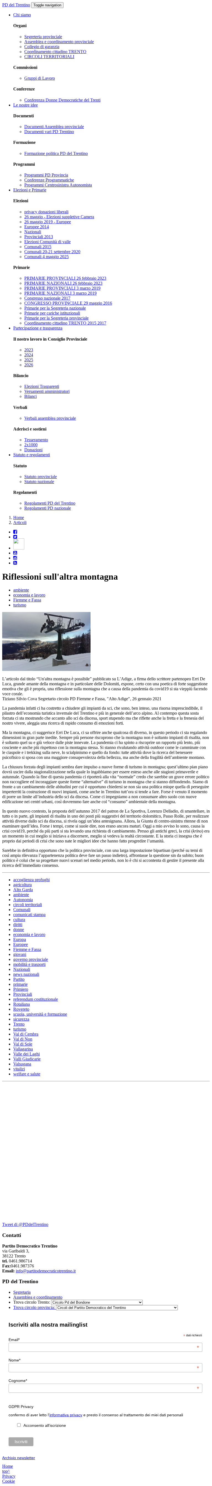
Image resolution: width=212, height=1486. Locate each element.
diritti (17, 924)
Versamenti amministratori (47, 391)
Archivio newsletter (18, 1458)
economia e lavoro (29, 595)
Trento (19, 1024)
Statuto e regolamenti (31, 454)
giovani (19, 954)
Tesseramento (36, 439)
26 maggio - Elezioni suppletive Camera (59, 216)
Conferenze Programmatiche (49, 180)
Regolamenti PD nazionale (47, 508)
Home (18, 517)
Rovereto (21, 1009)
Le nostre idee (25, 105)
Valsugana (22, 1064)
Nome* (104, 1360)
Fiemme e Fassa (27, 600)
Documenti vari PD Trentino (49, 131)
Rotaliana (21, 1004)
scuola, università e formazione (40, 1014)
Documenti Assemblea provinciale (54, 126)
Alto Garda (23, 889)
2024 (28, 354)
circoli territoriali (27, 904)
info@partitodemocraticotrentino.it (46, 1271)
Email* (104, 1339)
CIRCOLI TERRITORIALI (49, 56)
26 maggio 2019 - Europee (47, 221)
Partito (19, 979)
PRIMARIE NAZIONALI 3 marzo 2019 (60, 293)
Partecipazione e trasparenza (37, 328)
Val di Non (22, 1039)
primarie (20, 984)
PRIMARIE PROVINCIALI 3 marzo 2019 (62, 288)
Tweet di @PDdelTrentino (25, 1224)
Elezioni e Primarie (29, 190)
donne (18, 929)
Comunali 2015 (37, 246)
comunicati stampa (29, 914)
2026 (28, 364)
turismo (19, 605)
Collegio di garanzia (41, 46)
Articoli (19, 522)
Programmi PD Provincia (46, 175)
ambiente (21, 590)
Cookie (8, 1481)
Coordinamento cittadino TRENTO (55, 51)
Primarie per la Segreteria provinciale (56, 318)
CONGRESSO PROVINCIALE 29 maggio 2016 (68, 303)
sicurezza (21, 1019)
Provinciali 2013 (38, 236)
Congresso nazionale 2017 (47, 298)
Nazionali (32, 231)
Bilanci (30, 396)
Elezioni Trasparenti (41, 386)
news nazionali (26, 974)
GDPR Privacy (21, 1406)
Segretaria (22, 1292)
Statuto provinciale (40, 476)
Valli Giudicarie (27, 1059)
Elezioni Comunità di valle (47, 241)
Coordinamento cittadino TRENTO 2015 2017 (65, 323)
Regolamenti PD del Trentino (49, 503)
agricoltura (22, 884)
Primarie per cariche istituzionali (52, 313)
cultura (19, 919)
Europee (20, 944)
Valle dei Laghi (26, 1054)
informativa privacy (65, 1415)
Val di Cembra (25, 1034)
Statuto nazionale (39, 481)
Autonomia (23, 899)
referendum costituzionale (35, 999)
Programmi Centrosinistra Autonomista (58, 185)
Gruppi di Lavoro (39, 78)
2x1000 (31, 444)
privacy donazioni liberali (46, 211)
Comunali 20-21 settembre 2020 (52, 251)
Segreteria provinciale (43, 36)
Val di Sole (22, 1044)
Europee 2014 (36, 226)
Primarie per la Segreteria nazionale (55, 308)
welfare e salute (26, 1074)
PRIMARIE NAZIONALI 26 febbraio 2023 (63, 283)
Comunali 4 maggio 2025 (46, 256)
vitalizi (19, 1069)
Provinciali (22, 994)
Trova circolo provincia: (34, 1307)
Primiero (20, 989)
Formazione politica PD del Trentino (56, 153)
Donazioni (33, 449)
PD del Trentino (16, 4)
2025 (28, 359)
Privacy (8, 1476)
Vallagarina (23, 1049)
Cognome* (104, 1380)
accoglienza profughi (31, 879)
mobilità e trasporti (29, 964)
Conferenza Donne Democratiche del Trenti (62, 100)
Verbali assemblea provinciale (50, 418)
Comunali (21, 909)
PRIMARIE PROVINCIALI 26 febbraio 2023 (65, 278)
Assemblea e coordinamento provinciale (59, 41)
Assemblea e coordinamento (37, 1297)
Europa (19, 939)
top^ (6, 1471)
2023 (28, 349)
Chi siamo (22, 14)
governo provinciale (30, 959)
